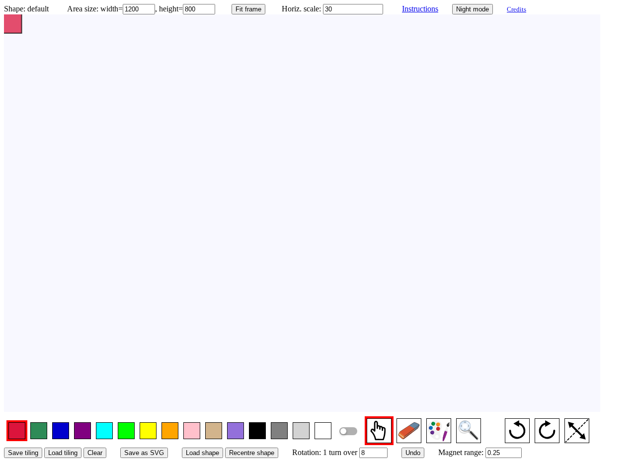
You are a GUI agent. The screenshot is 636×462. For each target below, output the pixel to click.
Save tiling (23, 453)
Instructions (420, 8)
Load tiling (63, 453)
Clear (94, 453)
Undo (412, 453)
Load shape (202, 453)
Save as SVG (144, 453)
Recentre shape (251, 453)
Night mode (472, 9)
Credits (516, 9)
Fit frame (248, 9)
